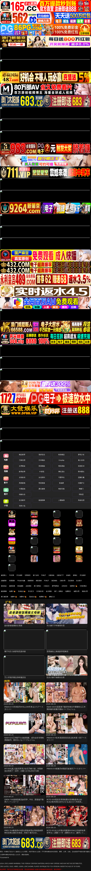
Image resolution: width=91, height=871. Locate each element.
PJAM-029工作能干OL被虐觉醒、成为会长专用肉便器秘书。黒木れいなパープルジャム (24, 738)
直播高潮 (30, 581)
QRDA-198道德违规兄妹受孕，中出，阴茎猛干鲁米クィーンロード (24, 800)
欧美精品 (61, 454)
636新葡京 (83, 586)
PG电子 (43, 575)
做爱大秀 (77, 591)
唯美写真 (61, 489)
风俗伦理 (81, 500)
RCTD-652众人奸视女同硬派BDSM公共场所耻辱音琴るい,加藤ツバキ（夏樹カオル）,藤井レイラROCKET (66, 832)
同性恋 (81, 494)
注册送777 (60, 575)
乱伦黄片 (79, 581)
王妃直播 (71, 581)
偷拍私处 (4, 586)
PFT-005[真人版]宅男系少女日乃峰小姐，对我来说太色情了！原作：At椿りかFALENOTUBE (23, 769)
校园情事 (42, 500)
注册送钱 (51, 575)
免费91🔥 (14, 597)
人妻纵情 (61, 500)
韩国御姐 (42, 466)
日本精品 (42, 460)
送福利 (68, 575)
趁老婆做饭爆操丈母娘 (13, 625)
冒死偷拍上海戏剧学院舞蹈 (57, 651)
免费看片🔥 (73, 586)
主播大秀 (63, 581)
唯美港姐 (61, 466)
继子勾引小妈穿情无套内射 (15, 651)
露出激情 (42, 489)
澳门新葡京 (37, 586)
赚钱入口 (52, 597)
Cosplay (61, 460)
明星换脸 (42, 483)
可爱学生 (61, 477)
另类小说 (22, 506)
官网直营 (28, 575)
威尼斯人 (4, 575)
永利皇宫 (64, 586)
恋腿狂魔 (81, 477)
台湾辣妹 (22, 466)
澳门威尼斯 (4, 597)
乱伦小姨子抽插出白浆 (56, 677)
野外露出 (81, 471)
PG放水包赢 (21, 581)
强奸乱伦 (42, 454)
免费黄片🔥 (43, 597)
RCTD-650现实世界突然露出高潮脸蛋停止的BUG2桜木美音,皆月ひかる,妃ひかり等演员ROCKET (64, 801)
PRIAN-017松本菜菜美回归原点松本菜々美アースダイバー (66, 738)
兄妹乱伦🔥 (33, 597)
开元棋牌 (19, 575)
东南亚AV (81, 466)
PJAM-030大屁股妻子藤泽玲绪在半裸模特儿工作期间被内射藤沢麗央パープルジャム (66, 708)
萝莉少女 (81, 454)
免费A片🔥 (23, 597)
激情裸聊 (4, 591)
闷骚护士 (81, 483)
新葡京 (75, 575)
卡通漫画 (22, 489)
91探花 (41, 471)
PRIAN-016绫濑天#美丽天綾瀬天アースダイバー (66, 768)
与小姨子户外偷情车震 (56, 625)
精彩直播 (39, 581)
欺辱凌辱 (22, 471)
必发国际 (29, 586)
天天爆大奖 (40, 591)
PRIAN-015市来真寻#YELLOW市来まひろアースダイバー (23, 708)
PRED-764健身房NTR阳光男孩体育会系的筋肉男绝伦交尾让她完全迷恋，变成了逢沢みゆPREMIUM (23, 832)
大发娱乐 (46, 586)
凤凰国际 (12, 581)
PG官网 (11, 575)
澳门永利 (36, 575)
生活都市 (22, 500)
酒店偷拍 (54, 581)
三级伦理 (22, 460)
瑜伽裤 (61, 483)
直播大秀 (85, 591)
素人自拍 (81, 460)
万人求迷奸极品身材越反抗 (15, 677)
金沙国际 (49, 591)
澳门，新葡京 (58, 591)
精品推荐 (22, 454)
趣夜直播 (12, 586)
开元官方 (31, 591)
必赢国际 (4, 581)
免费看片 (68, 591)
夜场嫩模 (20, 586)
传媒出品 (22, 494)
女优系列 (42, 477)
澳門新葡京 (55, 586)
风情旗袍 (22, 483)
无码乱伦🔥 (22, 591)
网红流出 (61, 471)
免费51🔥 (12, 591)
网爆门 (81, 489)
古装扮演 (22, 477)
